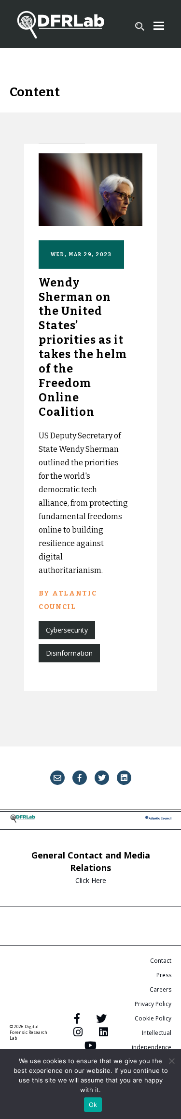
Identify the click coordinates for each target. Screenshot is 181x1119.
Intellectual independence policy (151, 1047)
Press (163, 975)
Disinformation (69, 653)
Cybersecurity (67, 629)
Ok (93, 1104)
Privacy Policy (153, 1004)
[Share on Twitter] (102, 778)
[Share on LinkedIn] (124, 778)
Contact (160, 961)
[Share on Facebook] (79, 778)
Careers (160, 989)
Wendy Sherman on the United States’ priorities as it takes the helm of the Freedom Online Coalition (83, 347)
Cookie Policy (153, 1018)
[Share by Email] (57, 778)
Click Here (90, 880)
